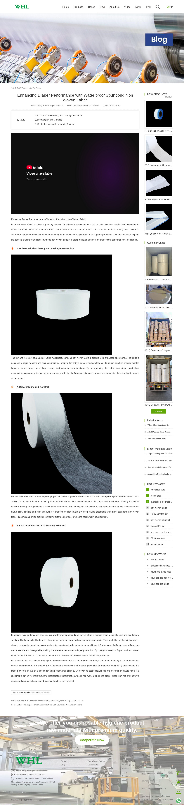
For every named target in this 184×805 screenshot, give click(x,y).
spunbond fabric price (161, 572)
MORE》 (169, 97)
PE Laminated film (157, 514)
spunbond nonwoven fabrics (154, 782)
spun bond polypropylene (152, 767)
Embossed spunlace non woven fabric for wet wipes (162, 566)
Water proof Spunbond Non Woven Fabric (31, 692)
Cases (63, 768)
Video (63, 772)
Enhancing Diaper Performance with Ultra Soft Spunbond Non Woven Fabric (49, 705)
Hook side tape (156, 489)
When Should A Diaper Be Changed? (157, 426)
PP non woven (156, 538)
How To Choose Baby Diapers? (155, 440)
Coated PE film (156, 526)
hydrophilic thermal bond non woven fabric (160, 502)
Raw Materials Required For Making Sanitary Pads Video (158, 468)
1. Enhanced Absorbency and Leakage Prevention (59, 115)
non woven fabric (157, 508)
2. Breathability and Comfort (48, 120)
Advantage (126, 765)
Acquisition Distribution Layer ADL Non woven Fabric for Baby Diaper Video (158, 475)
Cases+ (158, 411)
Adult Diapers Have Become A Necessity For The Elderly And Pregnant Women (158, 433)
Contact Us (126, 776)
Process (125, 768)
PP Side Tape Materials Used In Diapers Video (158, 461)
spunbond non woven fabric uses (156, 789)
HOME (31, 88)
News (63, 761)
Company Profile (129, 761)
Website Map (16, 799)
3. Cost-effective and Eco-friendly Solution (55, 124)
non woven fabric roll (159, 520)
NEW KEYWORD (152, 755)
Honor (124, 772)
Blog (38, 88)
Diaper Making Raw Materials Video (159, 454)
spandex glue (155, 544)
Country (125, 780)
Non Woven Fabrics (96, 761)
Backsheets (93, 765)
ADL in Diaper (157, 560)
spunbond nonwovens (151, 774)
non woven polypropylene (160, 532)
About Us (127, 755)
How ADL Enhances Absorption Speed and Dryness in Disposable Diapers (51, 701)
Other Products (94, 768)
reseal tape (154, 496)
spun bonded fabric (160, 584)
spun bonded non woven (162, 578)
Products (93, 755)
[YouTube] (29, 799)
